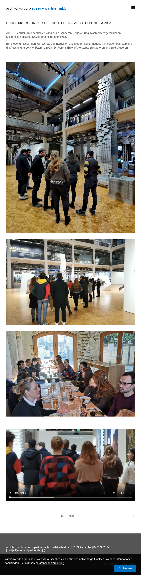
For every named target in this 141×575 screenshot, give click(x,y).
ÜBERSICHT (70, 516)
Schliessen (125, 568)
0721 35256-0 (101, 547)
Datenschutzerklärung (50, 563)
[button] (133, 7)
